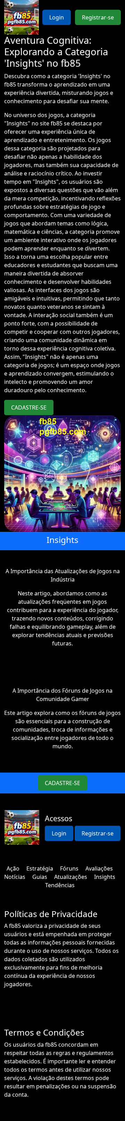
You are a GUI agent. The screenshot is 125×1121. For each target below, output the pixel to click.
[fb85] (21, 17)
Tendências (60, 885)
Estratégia (39, 868)
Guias (39, 877)
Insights (104, 877)
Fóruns (69, 868)
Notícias (14, 877)
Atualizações (70, 877)
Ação (13, 868)
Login (56, 17)
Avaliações (99, 868)
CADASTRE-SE (29, 407)
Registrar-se (98, 17)
